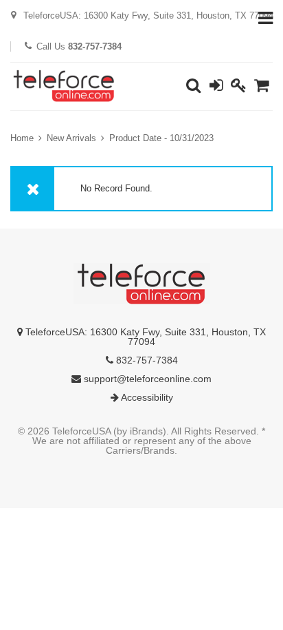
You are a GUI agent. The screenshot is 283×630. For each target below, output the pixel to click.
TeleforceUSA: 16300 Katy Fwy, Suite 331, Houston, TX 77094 (144, 336)
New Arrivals (71, 138)
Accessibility (146, 397)
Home (22, 138)
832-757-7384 (145, 360)
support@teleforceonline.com (146, 378)
